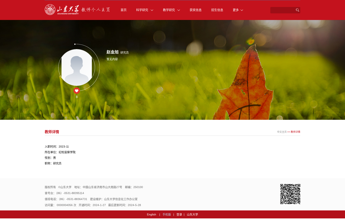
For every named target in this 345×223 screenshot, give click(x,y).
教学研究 (169, 10)
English (151, 214)
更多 (236, 10)
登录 (179, 214)
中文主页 (282, 132)
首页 (124, 10)
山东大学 (192, 214)
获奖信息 (196, 10)
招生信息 (217, 10)
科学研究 (142, 10)
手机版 (167, 214)
